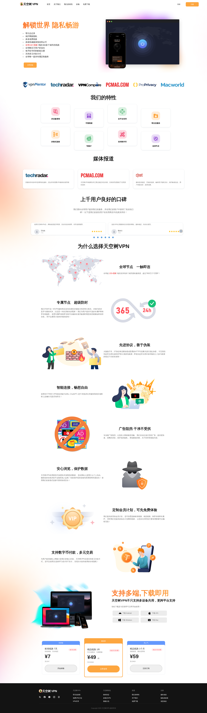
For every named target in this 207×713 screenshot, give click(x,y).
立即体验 (30, 65)
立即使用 (103, 669)
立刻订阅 (146, 668)
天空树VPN (106, 708)
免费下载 (86, 4)
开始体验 (60, 668)
